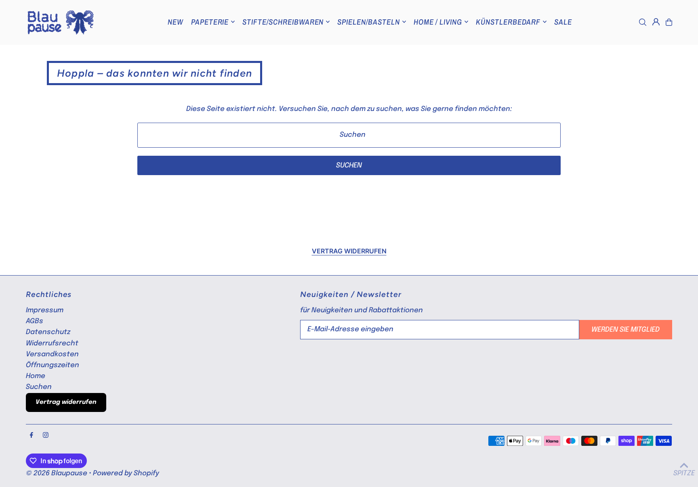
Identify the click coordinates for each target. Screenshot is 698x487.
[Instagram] (45, 435)
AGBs (34, 321)
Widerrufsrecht (52, 343)
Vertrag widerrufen (349, 251)
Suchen (39, 387)
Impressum (44, 310)
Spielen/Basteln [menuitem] (368, 22)
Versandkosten (52, 354)
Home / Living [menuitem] (438, 22)
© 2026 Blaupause (56, 473)
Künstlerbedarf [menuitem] (508, 22)
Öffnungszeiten (52, 365)
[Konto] (656, 21)
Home (35, 376)
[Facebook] (31, 435)
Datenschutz (48, 332)
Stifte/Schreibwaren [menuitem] (283, 22)
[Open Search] (642, 22)
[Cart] (669, 22)
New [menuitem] (175, 22)
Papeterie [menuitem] (210, 22)
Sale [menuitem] (563, 22)
